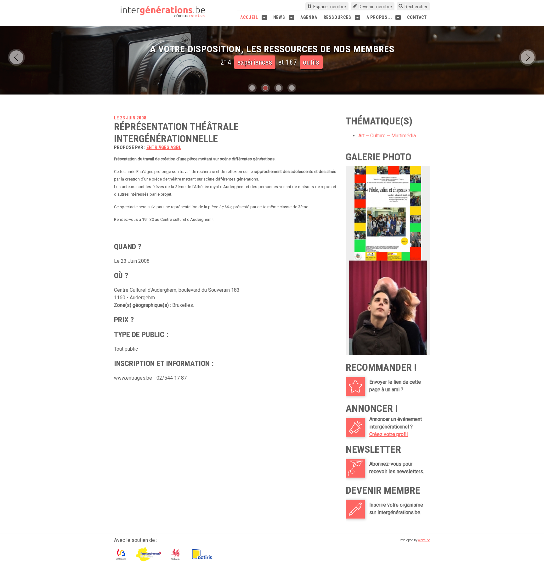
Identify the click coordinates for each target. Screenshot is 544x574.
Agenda (308, 17)
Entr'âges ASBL (163, 147)
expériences (254, 62)
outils (311, 62)
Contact (417, 17)
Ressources (337, 17)
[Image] (388, 213)
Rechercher (416, 6)
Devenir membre (375, 6)
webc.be (424, 540)
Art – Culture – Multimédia (387, 136)
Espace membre (329, 6)
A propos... (379, 17)
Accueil (249, 17)
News (279, 17)
